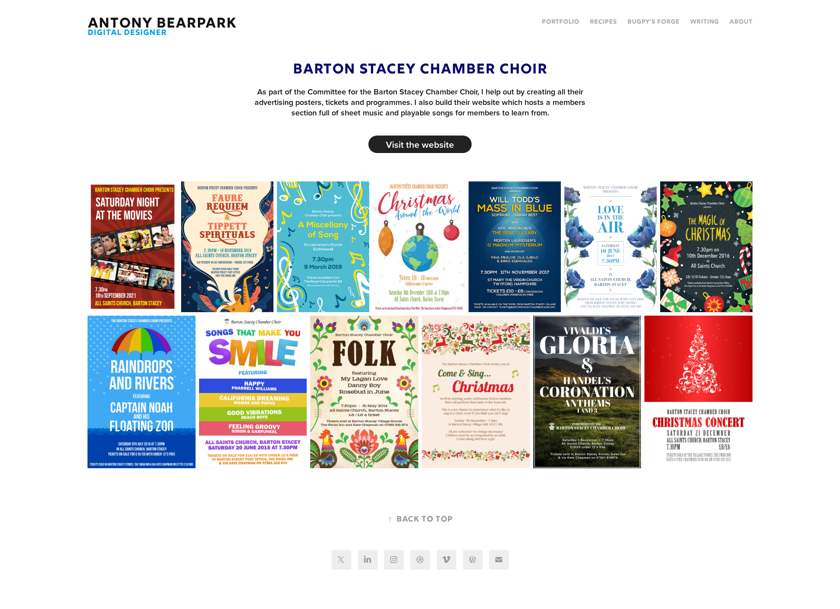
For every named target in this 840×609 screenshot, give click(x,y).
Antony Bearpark (162, 24)
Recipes (603, 21)
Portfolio (560, 21)
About (740, 21)
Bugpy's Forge (653, 21)
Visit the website (420, 144)
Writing (704, 21)
